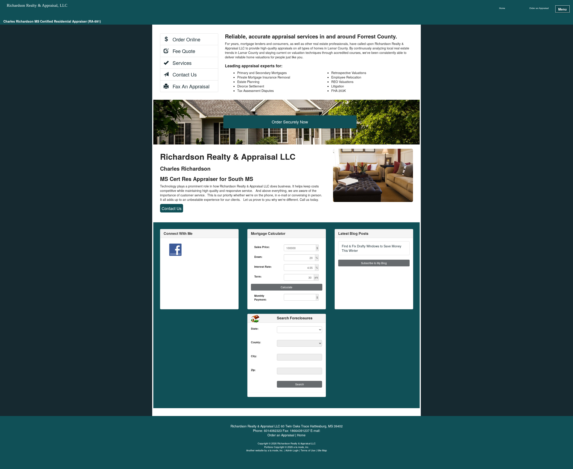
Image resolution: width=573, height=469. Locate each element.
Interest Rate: (263, 267)
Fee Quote (182, 50)
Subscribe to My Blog (374, 263)
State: (252, 329)
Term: (258, 276)
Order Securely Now (290, 122)
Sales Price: (262, 247)
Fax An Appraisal (189, 86)
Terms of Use (308, 450)
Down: (258, 257)
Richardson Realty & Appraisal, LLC (37, 5)
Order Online (184, 39)
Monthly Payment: (260, 297)
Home (502, 8)
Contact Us (183, 74)
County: (252, 342)
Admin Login (292, 450)
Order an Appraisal (539, 8)
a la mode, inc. (275, 450)
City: (252, 356)
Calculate (286, 287)
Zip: (252, 370)
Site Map (322, 450)
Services (180, 62)
